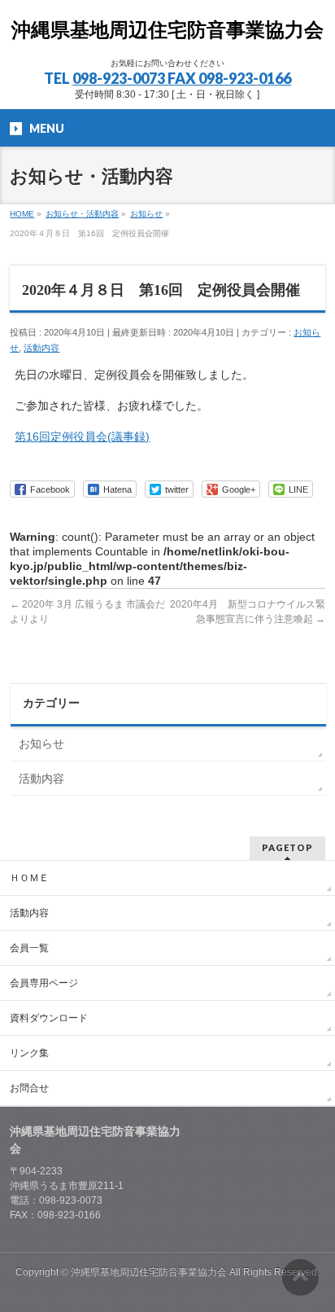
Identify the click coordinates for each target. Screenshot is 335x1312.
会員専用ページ (44, 983)
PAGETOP (287, 847)
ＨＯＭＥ (29, 878)
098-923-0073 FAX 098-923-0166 (181, 78)
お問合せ (29, 1088)
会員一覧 (29, 948)
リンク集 (29, 1053)
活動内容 (41, 348)
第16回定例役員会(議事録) (82, 436)
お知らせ (41, 743)
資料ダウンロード (49, 1018)
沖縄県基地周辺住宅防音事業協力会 (167, 30)
